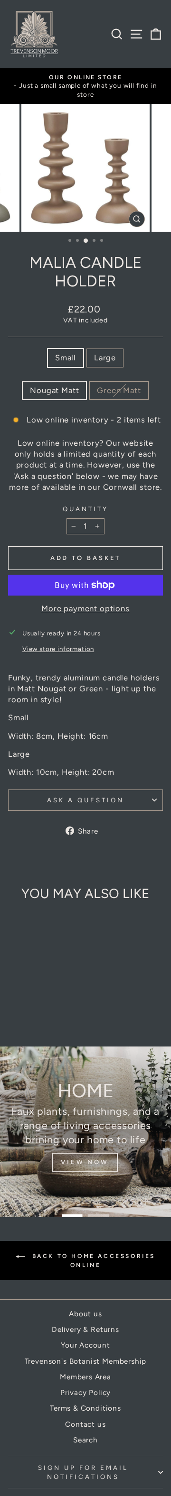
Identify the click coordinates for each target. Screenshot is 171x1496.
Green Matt (119, 390)
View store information (58, 648)
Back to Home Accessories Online (92, 1260)
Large (105, 357)
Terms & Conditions (85, 1408)
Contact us (85, 1424)
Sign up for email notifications (83, 1472)
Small (65, 357)
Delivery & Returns (85, 1329)
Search (85, 1439)
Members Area (85, 1376)
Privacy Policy (85, 1392)
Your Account (85, 1344)
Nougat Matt (54, 390)
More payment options (85, 608)
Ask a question (85, 800)
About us (85, 1313)
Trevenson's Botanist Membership (86, 1361)
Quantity (85, 509)
